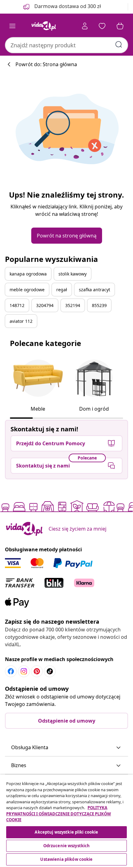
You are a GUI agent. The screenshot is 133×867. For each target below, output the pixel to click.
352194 (72, 305)
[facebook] (11, 671)
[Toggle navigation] (12, 26)
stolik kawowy (72, 274)
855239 (99, 305)
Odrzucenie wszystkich (66, 845)
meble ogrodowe (27, 290)
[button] (66, 748)
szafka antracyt (94, 290)
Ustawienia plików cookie (66, 859)
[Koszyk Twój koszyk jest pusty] (120, 26)
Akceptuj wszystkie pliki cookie (66, 832)
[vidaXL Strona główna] (43, 26)
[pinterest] (37, 671)
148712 (17, 305)
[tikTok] (50, 671)
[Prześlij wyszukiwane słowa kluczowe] (119, 44)
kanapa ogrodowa (28, 274)
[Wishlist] (102, 26)
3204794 (45, 305)
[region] (66, 821)
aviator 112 (21, 321)
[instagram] (24, 671)
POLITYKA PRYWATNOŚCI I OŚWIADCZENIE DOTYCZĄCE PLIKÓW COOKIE (58, 813)
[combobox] (66, 45)
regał (61, 290)
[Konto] (85, 26)
